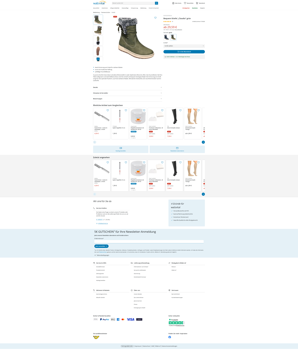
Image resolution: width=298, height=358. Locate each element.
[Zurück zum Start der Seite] (296, 347)
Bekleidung (143, 8)
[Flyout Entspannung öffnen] (138, 8)
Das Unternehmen (138, 297)
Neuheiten (195, 8)
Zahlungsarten (100, 273)
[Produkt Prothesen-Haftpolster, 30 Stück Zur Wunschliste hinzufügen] (162, 110)
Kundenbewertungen (177, 297)
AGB (152, 346)
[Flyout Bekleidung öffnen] (147, 8)
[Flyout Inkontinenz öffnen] (108, 8)
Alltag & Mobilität (114, 8)
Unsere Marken (138, 294)
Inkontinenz (105, 8)
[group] (135, 38)
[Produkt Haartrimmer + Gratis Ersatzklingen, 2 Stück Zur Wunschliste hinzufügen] (108, 110)
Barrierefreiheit (176, 294)
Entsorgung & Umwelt (139, 307)
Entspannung (134, 8)
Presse (135, 304)
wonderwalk (167, 15)
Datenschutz (103, 252)
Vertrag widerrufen (127, 346)
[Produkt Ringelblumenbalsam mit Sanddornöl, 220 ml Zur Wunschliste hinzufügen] (144, 110)
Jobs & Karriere (138, 301)
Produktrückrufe (100, 270)
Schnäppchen (186, 8)
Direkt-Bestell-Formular (140, 277)
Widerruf (174, 270)
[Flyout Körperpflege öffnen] (129, 8)
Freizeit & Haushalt (154, 8)
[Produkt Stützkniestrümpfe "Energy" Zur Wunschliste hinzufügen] (199, 110)
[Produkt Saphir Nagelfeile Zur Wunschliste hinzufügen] (126, 110)
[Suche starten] (156, 3)
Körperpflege (125, 8)
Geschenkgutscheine (101, 294)
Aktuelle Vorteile (100, 297)
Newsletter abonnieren (102, 277)
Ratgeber (202, 8)
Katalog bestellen (100, 280)
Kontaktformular (100, 266)
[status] (133, 3)
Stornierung (137, 273)
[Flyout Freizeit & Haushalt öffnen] (159, 8)
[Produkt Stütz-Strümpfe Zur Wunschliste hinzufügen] (180, 110)
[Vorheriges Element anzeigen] (94, 142)
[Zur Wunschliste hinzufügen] (155, 18)
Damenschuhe (105, 12)
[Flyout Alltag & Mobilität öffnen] (120, 8)
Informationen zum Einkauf (141, 266)
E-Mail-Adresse (98, 238)
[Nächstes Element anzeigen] (98, 59)
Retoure (174, 266)
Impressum (138, 346)
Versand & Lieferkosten (140, 270)
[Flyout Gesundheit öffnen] (99, 8)
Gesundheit (96, 8)
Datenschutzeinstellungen (169, 346)
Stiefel (113, 12)
